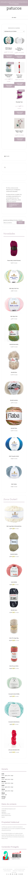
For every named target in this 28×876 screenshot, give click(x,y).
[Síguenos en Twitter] (12, 874)
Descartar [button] (16, 3)
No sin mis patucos (14, 6)
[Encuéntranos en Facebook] (10, 874)
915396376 (4, 810)
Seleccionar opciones (9, 56)
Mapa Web (14, 872)
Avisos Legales (7, 870)
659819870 (4, 812)
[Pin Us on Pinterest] (20, 874)
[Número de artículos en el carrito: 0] (5, 167)
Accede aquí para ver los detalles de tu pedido (14, 205)
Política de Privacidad (19, 869)
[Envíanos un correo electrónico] (6, 874)
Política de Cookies (7, 869)
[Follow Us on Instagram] (18, 874)
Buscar (20, 222)
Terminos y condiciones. (18, 870)
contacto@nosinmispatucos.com (9, 808)
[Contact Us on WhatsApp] (8, 874)
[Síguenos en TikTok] (14, 874)
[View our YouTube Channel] (16, 874)
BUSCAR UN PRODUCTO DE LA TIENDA (13, 220)
